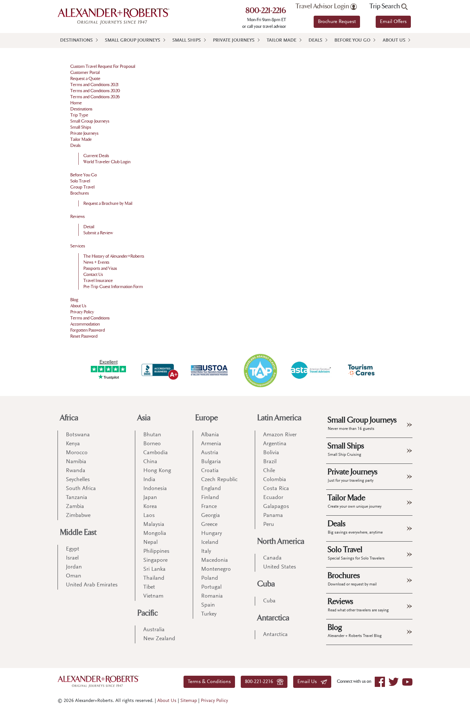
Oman (73, 576)
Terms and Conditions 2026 (95, 97)
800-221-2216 (266, 11)
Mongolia (154, 533)
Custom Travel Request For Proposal (102, 66)
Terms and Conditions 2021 (94, 84)
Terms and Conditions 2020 (95, 90)
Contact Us (93, 274)
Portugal (211, 587)
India (149, 480)
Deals (315, 40)
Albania (210, 435)
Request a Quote (85, 78)
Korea (150, 507)
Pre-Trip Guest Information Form (113, 286)
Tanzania (76, 498)
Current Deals (96, 155)
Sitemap (188, 700)
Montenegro (216, 569)
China (150, 462)
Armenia (211, 444)
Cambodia (155, 453)
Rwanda (75, 471)
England (211, 489)
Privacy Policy (82, 312)
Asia (144, 418)
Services (77, 246)
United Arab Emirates (92, 585)
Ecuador (273, 498)
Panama (273, 516)
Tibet (149, 587)
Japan (150, 498)
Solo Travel (80, 181)
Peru (268, 525)
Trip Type (79, 115)
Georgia (210, 516)
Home (76, 103)
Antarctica (273, 618)
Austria (209, 453)
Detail (88, 227)
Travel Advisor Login (323, 6)
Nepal (150, 542)
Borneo (152, 444)
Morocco (77, 453)
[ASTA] (310, 370)
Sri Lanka (154, 569)
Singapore (155, 560)
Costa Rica (276, 489)
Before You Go (352, 40)
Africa (69, 418)
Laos (149, 516)
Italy (206, 551)
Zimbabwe (78, 516)
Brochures (79, 193)
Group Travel (82, 187)
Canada (272, 558)
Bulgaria (211, 462)
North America (280, 541)
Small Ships (186, 40)
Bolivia (271, 453)
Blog (74, 299)
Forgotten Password (87, 330)
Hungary (211, 533)
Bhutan (152, 435)
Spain (208, 605)
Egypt (72, 549)
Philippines (156, 551)
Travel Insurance (98, 280)
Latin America (279, 418)
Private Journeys (234, 40)
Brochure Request (337, 21)
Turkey (208, 614)
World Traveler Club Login (106, 162)
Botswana (78, 435)
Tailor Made (281, 40)
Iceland (209, 542)
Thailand (153, 578)
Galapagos (276, 507)
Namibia (76, 462)
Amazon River (280, 435)
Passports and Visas (100, 268)
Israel (72, 558)
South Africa (81, 489)
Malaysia (153, 525)
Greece (209, 525)
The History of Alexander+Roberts (113, 256)
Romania (212, 596)
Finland (210, 498)
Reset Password (84, 336)
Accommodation (85, 324)
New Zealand (159, 639)
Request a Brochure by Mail (107, 203)
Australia (154, 630)
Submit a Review (98, 233)
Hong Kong (157, 471)
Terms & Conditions (209, 681)
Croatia (210, 471)
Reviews (77, 216)
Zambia (75, 507)
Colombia (274, 480)
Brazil (270, 462)
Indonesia (155, 489)
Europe (206, 418)
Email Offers (393, 21)
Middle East (78, 532)
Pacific (147, 613)
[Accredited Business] (158, 370)
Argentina (274, 444)
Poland (209, 578)
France (209, 507)
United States (279, 567)
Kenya (73, 444)
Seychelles (78, 480)
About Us (394, 40)
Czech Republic (219, 480)
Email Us (309, 681)
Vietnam (153, 596)
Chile (269, 471)
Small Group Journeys (132, 40)
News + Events (96, 262)
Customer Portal (85, 72)
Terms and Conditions (90, 318)
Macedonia (214, 560)
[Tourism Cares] (361, 370)
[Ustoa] (209, 370)
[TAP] (260, 370)
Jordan (74, 567)
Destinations (76, 40)
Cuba (266, 584)
